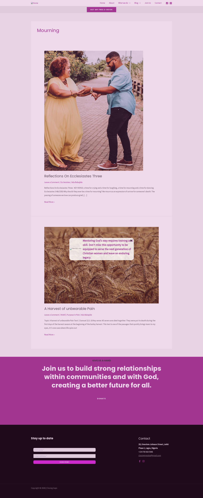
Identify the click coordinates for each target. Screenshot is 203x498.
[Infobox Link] (101, 249)
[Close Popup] (131, 240)
